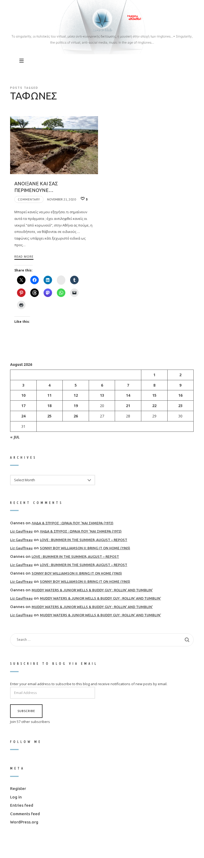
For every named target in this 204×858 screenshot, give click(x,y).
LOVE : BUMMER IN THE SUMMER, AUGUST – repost (83, 540)
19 (76, 405)
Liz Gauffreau (21, 531)
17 (23, 405)
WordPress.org (24, 822)
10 (23, 395)
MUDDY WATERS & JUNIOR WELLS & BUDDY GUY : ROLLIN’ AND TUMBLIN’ (92, 590)
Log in (16, 797)
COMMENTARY (29, 199)
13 (102, 395)
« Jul (15, 436)
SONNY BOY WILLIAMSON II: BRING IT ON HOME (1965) (85, 548)
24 (23, 415)
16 (180, 395)
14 (128, 395)
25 (50, 415)
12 (76, 395)
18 (50, 405)
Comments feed (25, 813)
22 (154, 405)
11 (50, 395)
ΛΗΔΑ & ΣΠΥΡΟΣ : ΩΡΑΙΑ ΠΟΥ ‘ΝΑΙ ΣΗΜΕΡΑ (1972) (72, 523)
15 (154, 395)
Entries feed (21, 805)
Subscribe (26, 711)
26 (76, 415)
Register (18, 788)
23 (180, 405)
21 (128, 405)
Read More (23, 256)
